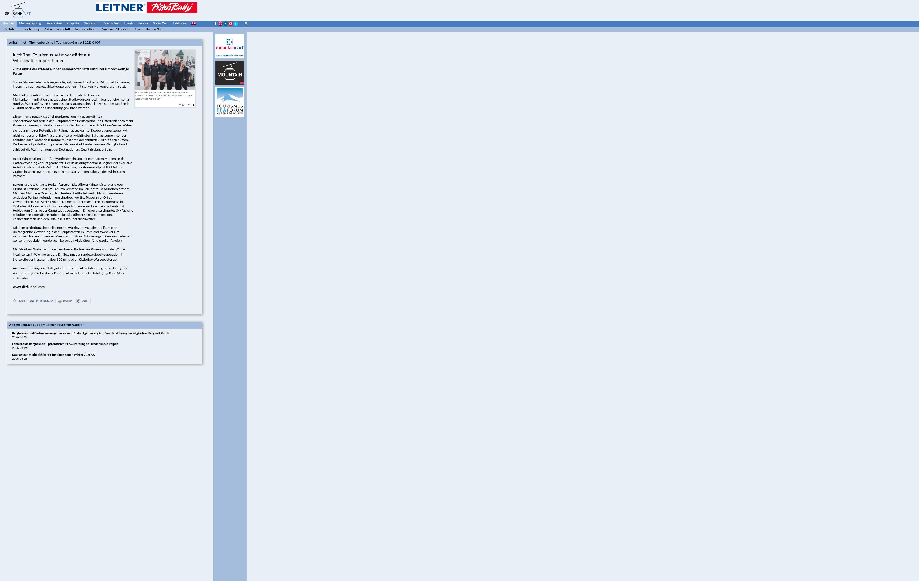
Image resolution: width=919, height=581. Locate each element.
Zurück (22, 301)
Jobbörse (179, 23)
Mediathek (111, 23)
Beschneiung (31, 29)
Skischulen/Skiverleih (115, 29)
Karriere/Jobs (154, 29)
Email (85, 301)
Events (129, 23)
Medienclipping (30, 23)
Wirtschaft (63, 29)
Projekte (73, 23)
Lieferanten (54, 23)
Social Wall (160, 23)
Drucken (67, 301)
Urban (138, 29)
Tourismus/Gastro (86, 29)
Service (143, 23)
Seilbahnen (12, 29)
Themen (8, 23)
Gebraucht (91, 23)
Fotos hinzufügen (44, 301)
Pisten (48, 29)
